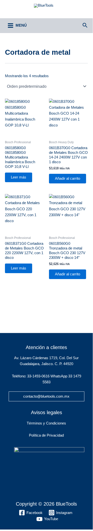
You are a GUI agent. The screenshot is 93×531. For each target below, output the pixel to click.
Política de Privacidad (46, 435)
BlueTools (46, 11)
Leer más (18, 177)
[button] (85, 25)
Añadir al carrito (67, 178)
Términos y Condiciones (46, 423)
